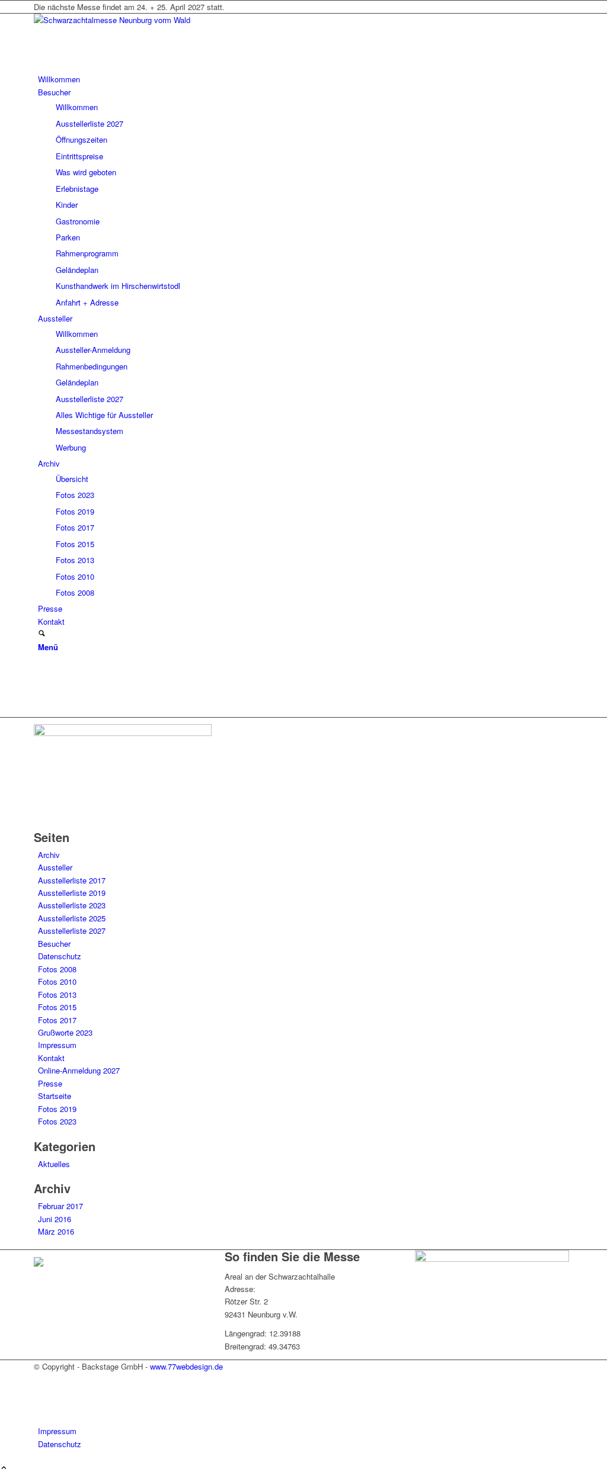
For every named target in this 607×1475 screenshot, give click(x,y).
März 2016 (56, 1231)
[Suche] (42, 634)
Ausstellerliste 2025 (72, 918)
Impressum (57, 1044)
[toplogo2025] (123, 19)
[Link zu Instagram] (41, 684)
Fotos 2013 (57, 994)
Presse (50, 1083)
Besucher (54, 943)
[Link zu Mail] (41, 697)
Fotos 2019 (57, 1108)
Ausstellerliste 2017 (72, 880)
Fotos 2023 (57, 1121)
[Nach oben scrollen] (4, 1468)
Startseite (54, 1095)
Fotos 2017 (57, 1020)
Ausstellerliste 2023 (72, 905)
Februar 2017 (60, 1206)
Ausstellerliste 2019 (72, 892)
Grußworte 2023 (65, 1032)
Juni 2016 (54, 1219)
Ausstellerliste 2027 (72, 930)
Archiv (49, 854)
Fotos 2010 (57, 981)
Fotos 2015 (57, 1007)
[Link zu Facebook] (41, 671)
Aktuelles (54, 1163)
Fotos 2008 (57, 969)
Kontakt (51, 1057)
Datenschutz (59, 956)
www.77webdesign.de (186, 1366)
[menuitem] (305, 79)
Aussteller (55, 867)
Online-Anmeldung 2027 (79, 1070)
